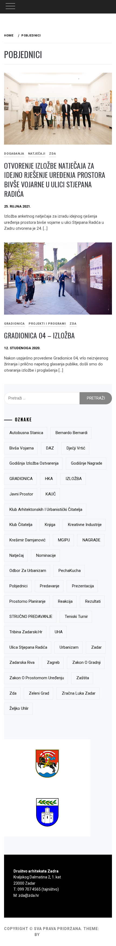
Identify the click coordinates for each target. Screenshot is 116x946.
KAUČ (51, 494)
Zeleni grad (39, 693)
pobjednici (18, 586)
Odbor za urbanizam (27, 570)
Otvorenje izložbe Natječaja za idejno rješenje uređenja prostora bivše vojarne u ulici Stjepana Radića (54, 179)
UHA (59, 631)
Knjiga (50, 524)
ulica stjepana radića (28, 647)
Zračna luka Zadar (78, 693)
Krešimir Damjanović (27, 540)
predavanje (49, 586)
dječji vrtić (76, 448)
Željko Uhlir (19, 708)
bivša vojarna (21, 448)
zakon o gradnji (86, 662)
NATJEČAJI (36, 153)
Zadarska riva (22, 662)
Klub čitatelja (20, 524)
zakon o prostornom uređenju (36, 677)
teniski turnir (76, 616)
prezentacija (83, 586)
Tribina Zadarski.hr (25, 631)
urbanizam (69, 647)
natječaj (16, 555)
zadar (96, 647)
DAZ (50, 448)
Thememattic (56, 934)
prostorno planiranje (27, 601)
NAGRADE (91, 540)
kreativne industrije (85, 524)
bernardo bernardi (71, 432)
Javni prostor (21, 494)
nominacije (46, 555)
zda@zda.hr (28, 895)
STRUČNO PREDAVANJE (30, 616)
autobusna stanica (26, 432)
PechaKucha (70, 570)
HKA (49, 478)
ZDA (52, 153)
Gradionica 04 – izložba (39, 335)
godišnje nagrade (86, 463)
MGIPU (64, 540)
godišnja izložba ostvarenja (34, 463)
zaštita (82, 677)
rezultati (93, 601)
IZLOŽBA (74, 478)
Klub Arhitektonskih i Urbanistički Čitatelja (45, 509)
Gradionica (14, 323)
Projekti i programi (47, 323)
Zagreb (53, 662)
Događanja (14, 153)
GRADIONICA (21, 478)
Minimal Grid (18, 934)
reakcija (65, 601)
